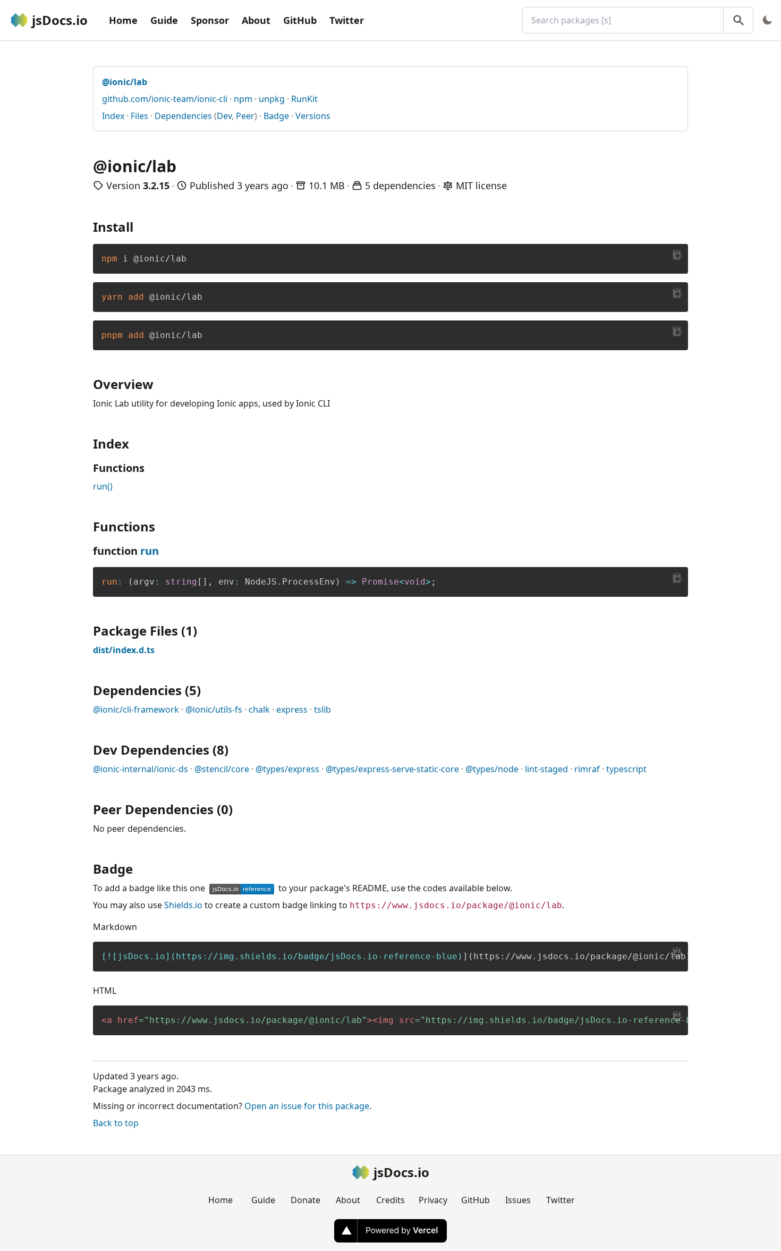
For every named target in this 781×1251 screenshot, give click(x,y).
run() (103, 486)
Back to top (116, 1123)
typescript (626, 769)
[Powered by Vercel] (390, 1230)
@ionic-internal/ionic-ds (140, 769)
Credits (390, 1200)
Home (123, 20)
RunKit (304, 99)
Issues (518, 1200)
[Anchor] (139, 226)
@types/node (492, 769)
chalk (259, 709)
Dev (224, 116)
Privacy (433, 1200)
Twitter (346, 20)
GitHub (300, 20)
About (256, 20)
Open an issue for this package (306, 1106)
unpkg (272, 99)
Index (113, 116)
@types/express (287, 769)
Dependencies (183, 116)
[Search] (738, 20)
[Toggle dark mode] (767, 20)
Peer (245, 116)
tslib (322, 709)
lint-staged (546, 769)
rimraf (587, 769)
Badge (276, 116)
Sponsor (210, 20)
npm (243, 99)
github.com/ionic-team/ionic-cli (164, 99)
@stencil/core (221, 769)
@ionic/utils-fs (213, 709)
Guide (164, 20)
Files (139, 116)
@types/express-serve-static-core (392, 769)
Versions (312, 116)
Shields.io (183, 905)
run (149, 551)
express (292, 709)
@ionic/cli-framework (136, 709)
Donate (305, 1200)
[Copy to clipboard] (677, 254)
